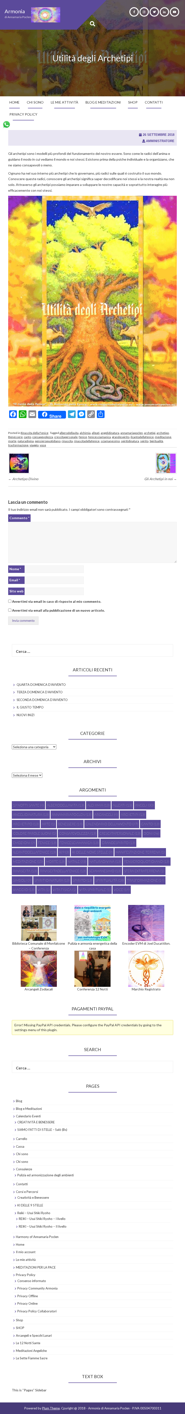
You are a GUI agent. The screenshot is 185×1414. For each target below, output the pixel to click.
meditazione (163, 437)
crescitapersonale (66, 437)
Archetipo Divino (23, 479)
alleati (95, 433)
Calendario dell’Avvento (112, 824)
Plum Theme (51, 1408)
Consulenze (24, 1169)
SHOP (133, 102)
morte (12, 441)
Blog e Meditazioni (103, 102)
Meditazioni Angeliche (31, 1351)
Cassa (20, 1146)
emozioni (24, 843)
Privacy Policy (23, 114)
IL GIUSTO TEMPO (30, 707)
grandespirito (120, 437)
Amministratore (160, 141)
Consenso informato (31, 1281)
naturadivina (26, 441)
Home (14, 102)
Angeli (144, 805)
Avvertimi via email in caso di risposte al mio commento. (56, 601)
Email (14, 580)
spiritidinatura (130, 441)
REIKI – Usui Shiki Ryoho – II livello (42, 1226)
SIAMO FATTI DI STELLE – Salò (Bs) (42, 1130)
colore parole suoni (34, 833)
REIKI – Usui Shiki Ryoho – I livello (42, 1219)
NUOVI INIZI (25, 715)
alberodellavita (69, 433)
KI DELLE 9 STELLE (30, 1205)
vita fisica (64, 890)
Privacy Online (27, 1303)
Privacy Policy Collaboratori (37, 1311)
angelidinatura (110, 433)
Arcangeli (106, 814)
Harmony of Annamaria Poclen (37, 1237)
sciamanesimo (110, 441)
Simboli (22, 880)
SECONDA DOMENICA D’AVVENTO (42, 700)
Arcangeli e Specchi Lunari (34, 1335)
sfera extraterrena (144, 871)
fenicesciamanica (99, 437)
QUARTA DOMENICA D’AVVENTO (41, 685)
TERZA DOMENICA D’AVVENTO (40, 692)
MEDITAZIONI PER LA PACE (36, 1267)
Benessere (15, 437)
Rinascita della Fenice (34, 433)
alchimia (85, 433)
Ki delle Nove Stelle (92, 852)
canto (27, 437)
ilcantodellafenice (142, 437)
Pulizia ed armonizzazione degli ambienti (45, 1175)
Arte (48, 824)
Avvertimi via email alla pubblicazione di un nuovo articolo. (58, 610)
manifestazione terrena (140, 852)
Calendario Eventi (28, 1116)
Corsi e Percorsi (27, 1192)
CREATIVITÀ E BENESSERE (36, 1122)
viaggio (34, 445)
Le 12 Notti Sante (28, 1343)
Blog (19, 1101)
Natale (77, 861)
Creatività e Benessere (33, 1197)
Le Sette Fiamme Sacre (31, 1358)
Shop (19, 1320)
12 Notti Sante (28, 805)
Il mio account (25, 1252)
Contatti (154, 102)
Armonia (15, 11)
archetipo (163, 433)
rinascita (67, 441)
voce (43, 445)
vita (44, 890)
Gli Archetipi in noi (160, 479)
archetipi (149, 433)
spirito (144, 441)
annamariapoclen (131, 433)
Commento (19, 518)
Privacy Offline (27, 1296)
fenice (83, 437)
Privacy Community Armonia (37, 1288)
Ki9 (64, 852)
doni (151, 833)
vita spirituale (95, 890)
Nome (15, 569)
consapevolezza (42, 437)
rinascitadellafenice (86, 441)
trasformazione (18, 445)
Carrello (21, 1139)
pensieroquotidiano (47, 441)
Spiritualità (156, 441)
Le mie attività (64, 102)
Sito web (16, 591)
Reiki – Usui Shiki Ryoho (33, 1213)
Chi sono (35, 102)
